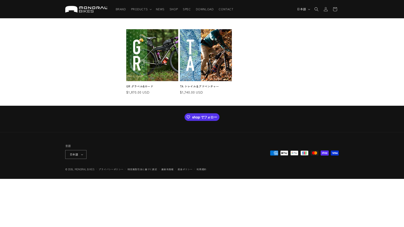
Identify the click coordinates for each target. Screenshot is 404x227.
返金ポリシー (185, 169)
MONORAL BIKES (85, 169)
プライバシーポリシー (111, 169)
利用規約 (201, 169)
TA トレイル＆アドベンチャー (199, 86)
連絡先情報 (167, 169)
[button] (141, 9)
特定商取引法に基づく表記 (142, 169)
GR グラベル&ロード (139, 86)
